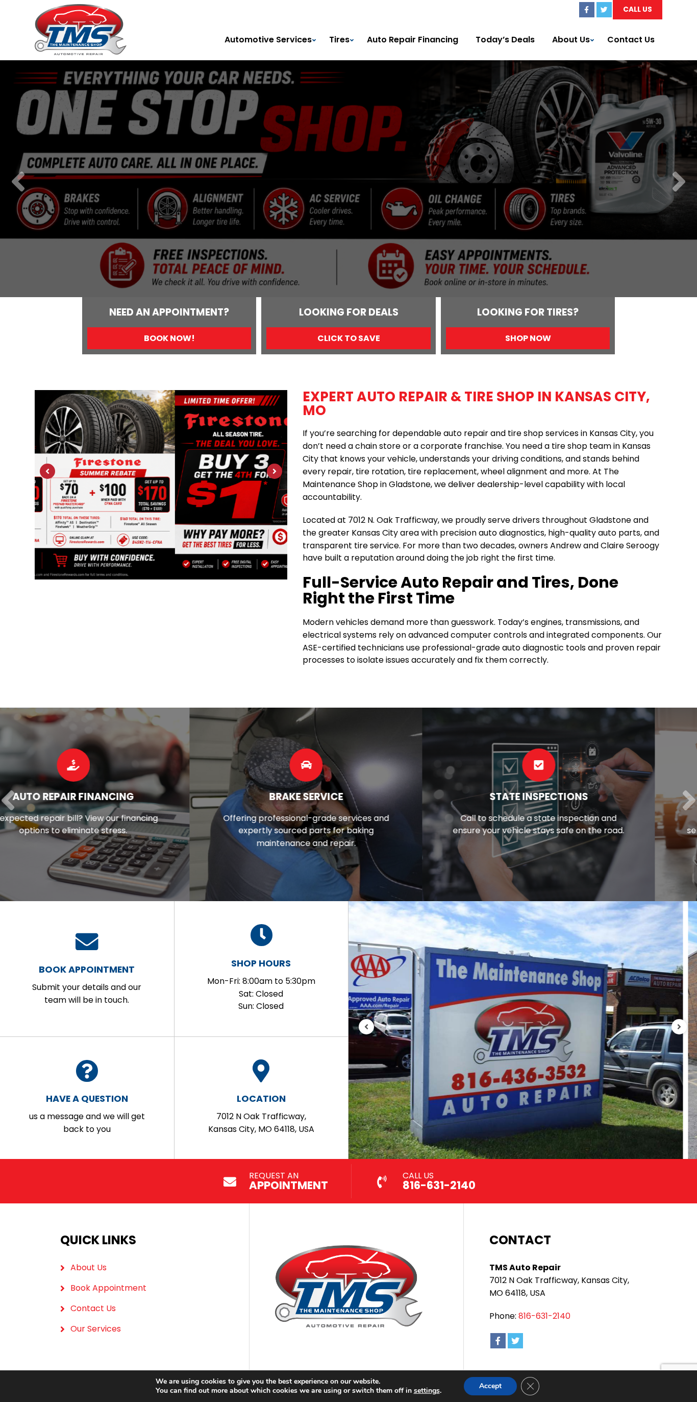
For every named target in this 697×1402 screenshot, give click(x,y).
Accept (490, 1386)
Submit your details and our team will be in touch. (86, 984)
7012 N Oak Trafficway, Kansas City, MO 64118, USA (261, 1113)
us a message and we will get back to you (87, 1113)
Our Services (95, 1329)
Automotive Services (268, 39)
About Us (571, 39)
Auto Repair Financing (412, 39)
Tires (339, 39)
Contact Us (631, 39)
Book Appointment (108, 1288)
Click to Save (348, 338)
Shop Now (528, 338)
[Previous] (18, 182)
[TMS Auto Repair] (81, 10)
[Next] (679, 182)
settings (427, 1390)
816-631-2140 (544, 1316)
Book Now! (169, 338)
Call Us (637, 9)
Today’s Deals (505, 39)
